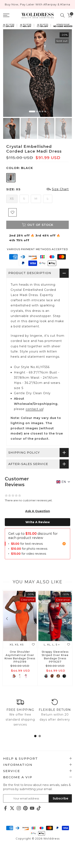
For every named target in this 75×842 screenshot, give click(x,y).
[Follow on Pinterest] (25, 808)
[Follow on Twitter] (12, 808)
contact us (34, 409)
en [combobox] (63, 482)
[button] (37, 511)
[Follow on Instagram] (18, 808)
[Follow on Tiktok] (38, 808)
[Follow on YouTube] (32, 808)
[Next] (68, 618)
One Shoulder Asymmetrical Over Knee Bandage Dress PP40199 (20, 656)
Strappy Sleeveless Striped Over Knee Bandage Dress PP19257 (55, 656)
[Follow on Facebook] (5, 808)
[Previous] (7, 618)
